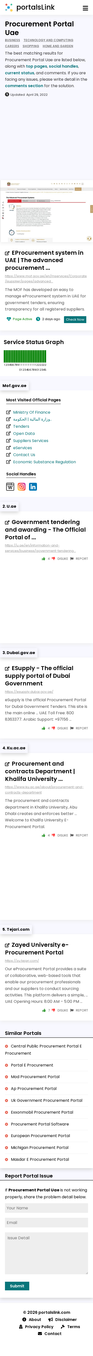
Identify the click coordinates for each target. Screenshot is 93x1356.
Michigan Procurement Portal (39, 1147)
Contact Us (24, 455)
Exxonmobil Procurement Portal (42, 1112)
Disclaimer (66, 1319)
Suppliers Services (30, 441)
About (35, 1319)
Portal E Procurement (32, 1065)
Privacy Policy (39, 1327)
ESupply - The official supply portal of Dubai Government (39, 675)
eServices (22, 448)
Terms (73, 1327)
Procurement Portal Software (40, 1124)
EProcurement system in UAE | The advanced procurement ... (44, 260)
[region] (46, 138)
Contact (53, 1334)
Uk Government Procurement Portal (46, 1100)
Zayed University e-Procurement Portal (37, 948)
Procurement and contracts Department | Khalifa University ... (40, 771)
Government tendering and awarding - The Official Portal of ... (45, 529)
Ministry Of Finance (31, 412)
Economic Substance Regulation (44, 462)
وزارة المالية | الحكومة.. (32, 419)
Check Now (75, 319)
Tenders (21, 426)
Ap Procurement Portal (34, 1088)
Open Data (24, 433)
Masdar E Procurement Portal (40, 1159)
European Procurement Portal (40, 1136)
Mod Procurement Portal (35, 1077)
